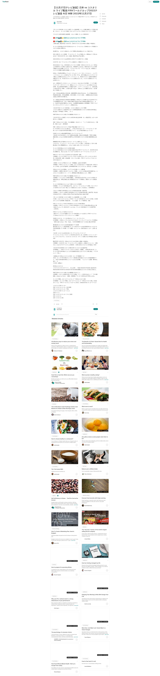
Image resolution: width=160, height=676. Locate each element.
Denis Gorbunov (57, 414)
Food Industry (56, 300)
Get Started (156, 1)
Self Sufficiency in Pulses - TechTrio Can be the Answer (64, 499)
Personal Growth (86, 338)
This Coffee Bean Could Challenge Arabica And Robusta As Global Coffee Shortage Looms (64, 407)
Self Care (84, 372)
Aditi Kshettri (87, 382)
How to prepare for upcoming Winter (61, 567)
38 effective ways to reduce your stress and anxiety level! (63, 342)
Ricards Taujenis (87, 570)
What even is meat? (87, 406)
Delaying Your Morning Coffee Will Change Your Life (95, 595)
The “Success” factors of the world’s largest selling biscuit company (94, 530)
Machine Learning (86, 495)
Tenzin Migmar (87, 637)
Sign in (150, 1)
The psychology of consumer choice (61, 632)
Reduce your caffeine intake (90, 469)
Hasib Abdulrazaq (88, 505)
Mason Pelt (56, 543)
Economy (54, 404)
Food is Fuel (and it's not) (89, 661)
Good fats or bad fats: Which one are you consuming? (62, 375)
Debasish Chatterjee (58, 350)
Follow (95, 22)
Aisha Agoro (56, 608)
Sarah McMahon (87, 666)
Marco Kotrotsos (88, 474)
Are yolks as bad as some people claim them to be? (95, 437)
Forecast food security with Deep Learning (94, 498)
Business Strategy (55, 528)
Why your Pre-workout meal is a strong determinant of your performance (62, 599)
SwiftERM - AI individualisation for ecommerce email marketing (63, 640)
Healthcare (85, 434)
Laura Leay (86, 412)
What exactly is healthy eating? (90, 375)
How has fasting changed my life (91, 563)
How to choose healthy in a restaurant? (62, 439)
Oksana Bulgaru (57, 671)
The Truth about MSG (57, 469)
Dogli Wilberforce (88, 350)
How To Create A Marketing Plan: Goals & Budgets (62, 532)
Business (84, 526)
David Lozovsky (87, 603)
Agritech (54, 495)
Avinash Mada (87, 538)
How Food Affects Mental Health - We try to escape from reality (63, 664)
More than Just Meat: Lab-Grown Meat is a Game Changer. (94, 628)
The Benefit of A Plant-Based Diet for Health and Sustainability (94, 342)
